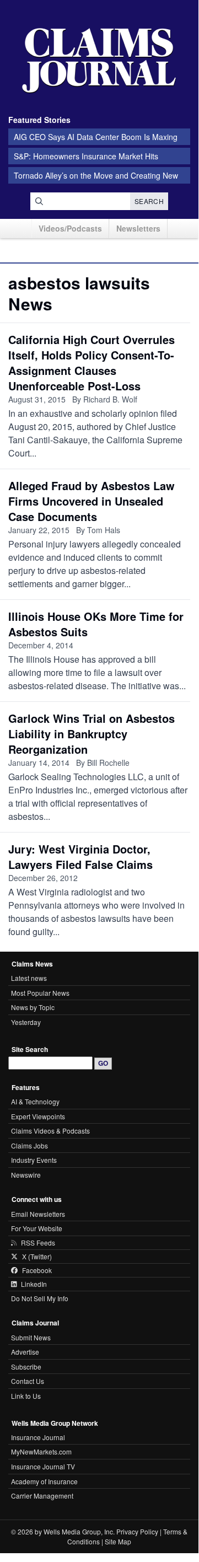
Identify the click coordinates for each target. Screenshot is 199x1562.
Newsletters (138, 228)
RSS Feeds (38, 1243)
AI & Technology (35, 1101)
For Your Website (36, 1228)
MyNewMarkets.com (41, 1451)
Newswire (26, 1174)
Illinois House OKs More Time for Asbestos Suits (96, 624)
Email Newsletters (38, 1214)
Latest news (29, 978)
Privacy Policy (137, 1531)
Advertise (25, 1351)
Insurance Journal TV (43, 1466)
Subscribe (26, 1366)
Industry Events (34, 1159)
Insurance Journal (38, 1437)
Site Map (118, 1541)
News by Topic (33, 1007)
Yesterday (26, 1022)
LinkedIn (34, 1284)
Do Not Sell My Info (39, 1298)
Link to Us (26, 1395)
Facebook (37, 1270)
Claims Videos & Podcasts (50, 1130)
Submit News (31, 1337)
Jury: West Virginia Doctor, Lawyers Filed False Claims (80, 856)
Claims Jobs (29, 1145)
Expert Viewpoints (38, 1116)
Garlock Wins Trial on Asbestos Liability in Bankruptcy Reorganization (91, 733)
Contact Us (27, 1381)
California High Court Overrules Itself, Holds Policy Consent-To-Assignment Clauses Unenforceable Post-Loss (91, 362)
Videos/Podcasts (70, 228)
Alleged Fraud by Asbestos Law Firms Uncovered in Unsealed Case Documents (91, 500)
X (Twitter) (37, 1256)
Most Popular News (40, 992)
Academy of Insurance (44, 1481)
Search (149, 201)
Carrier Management (42, 1495)
